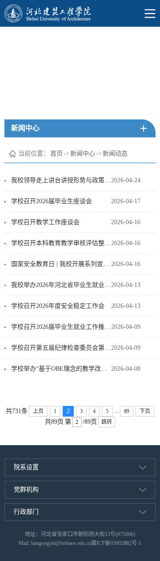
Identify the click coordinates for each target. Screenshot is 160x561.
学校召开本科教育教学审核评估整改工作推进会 (61, 243)
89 (126, 411)
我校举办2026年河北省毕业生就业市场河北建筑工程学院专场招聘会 (61, 285)
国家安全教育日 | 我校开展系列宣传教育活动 (61, 264)
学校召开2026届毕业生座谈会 (51, 201)
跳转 (106, 422)
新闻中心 (82, 153)
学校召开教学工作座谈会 (45, 222)
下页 (145, 411)
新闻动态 (115, 153)
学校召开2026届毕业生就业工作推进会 (61, 326)
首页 (56, 153)
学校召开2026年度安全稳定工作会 (57, 306)
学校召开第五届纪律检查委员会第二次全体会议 (61, 347)
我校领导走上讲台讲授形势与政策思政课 (61, 180)
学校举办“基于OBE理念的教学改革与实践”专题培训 (61, 368)
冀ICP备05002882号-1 (116, 543)
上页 (38, 411)
